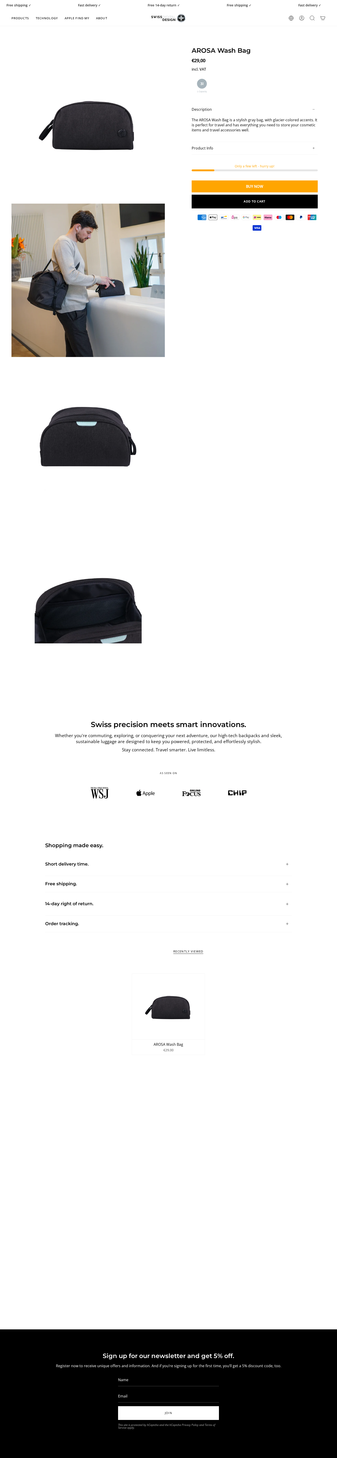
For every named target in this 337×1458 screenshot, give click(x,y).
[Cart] (323, 18)
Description (202, 109)
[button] (20, 18)
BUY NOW (254, 186)
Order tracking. (62, 923)
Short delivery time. (67, 864)
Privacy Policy (190, 1425)
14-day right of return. (69, 903)
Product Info (202, 148)
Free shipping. (61, 883)
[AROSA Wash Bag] (168, 1006)
